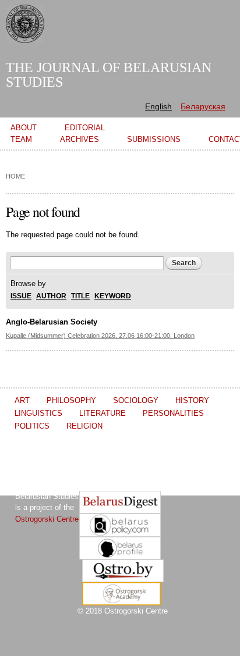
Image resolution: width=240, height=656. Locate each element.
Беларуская (203, 106)
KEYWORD (112, 296)
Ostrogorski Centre (47, 519)
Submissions (154, 139)
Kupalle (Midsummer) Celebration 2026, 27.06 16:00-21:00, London (100, 335)
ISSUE (20, 296)
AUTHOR (51, 296)
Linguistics (38, 413)
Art (22, 400)
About (23, 127)
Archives (79, 139)
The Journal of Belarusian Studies (108, 75)
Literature (102, 413)
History (192, 400)
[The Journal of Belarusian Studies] (25, 37)
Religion (84, 426)
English (158, 106)
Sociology (135, 400)
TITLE (80, 296)
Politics (32, 426)
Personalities (173, 413)
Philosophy (71, 400)
